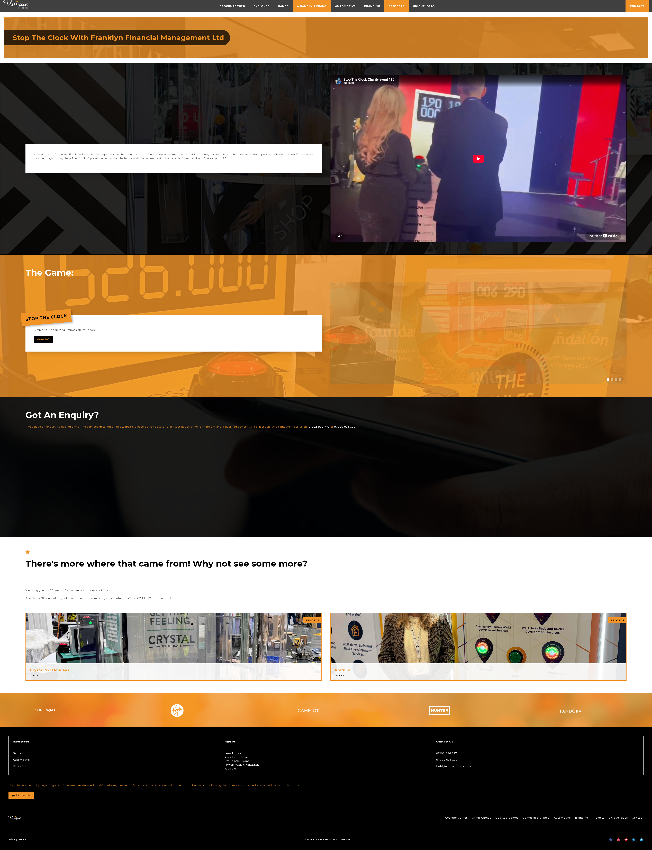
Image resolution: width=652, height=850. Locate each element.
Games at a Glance (536, 817)
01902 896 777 (319, 426)
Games (18, 753)
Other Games (481, 817)
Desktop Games (506, 817)
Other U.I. (20, 766)
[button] (608, 379)
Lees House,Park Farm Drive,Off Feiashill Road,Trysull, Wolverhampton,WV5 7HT (242, 761)
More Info (44, 339)
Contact (638, 817)
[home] (16, 6)
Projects (598, 817)
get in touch (21, 795)
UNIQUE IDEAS (424, 6)
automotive (345, 6)
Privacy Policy (17, 839)
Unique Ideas (618, 817)
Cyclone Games (456, 817)
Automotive (21, 759)
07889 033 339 (345, 426)
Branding (581, 817)
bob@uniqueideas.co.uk (453, 766)
